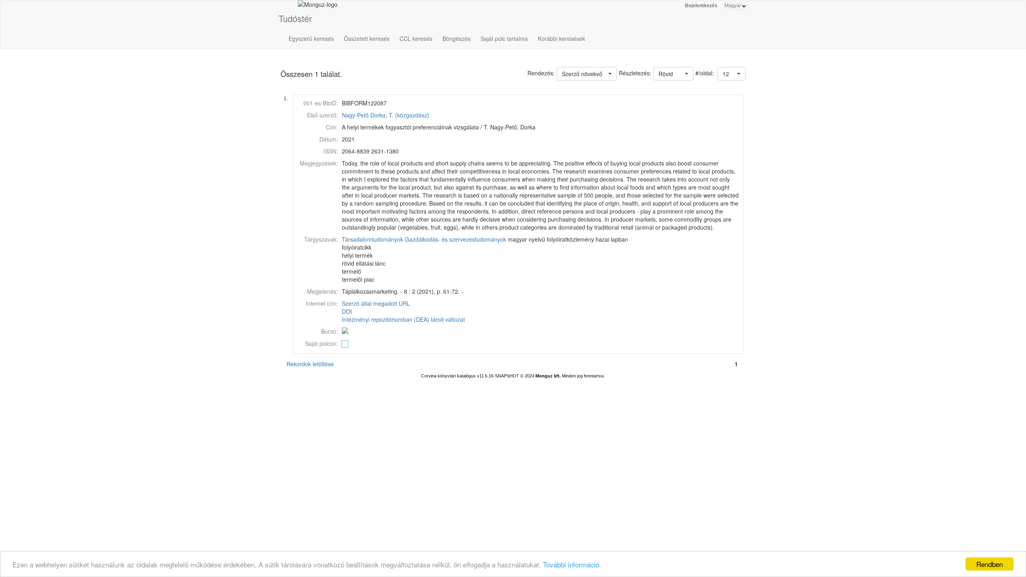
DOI (347, 311)
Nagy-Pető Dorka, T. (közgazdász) (385, 115)
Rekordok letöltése (310, 364)
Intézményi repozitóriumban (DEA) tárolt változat (403, 319)
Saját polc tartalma (504, 38)
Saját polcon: (321, 343)
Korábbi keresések (561, 38)
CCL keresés (416, 38)
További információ (571, 564)
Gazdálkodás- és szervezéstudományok (455, 239)
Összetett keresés (367, 38)
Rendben (989, 564)
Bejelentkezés (701, 5)
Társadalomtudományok (372, 239)
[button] (731, 74)
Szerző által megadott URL (376, 303)
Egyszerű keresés (311, 38)
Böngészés (456, 38)
